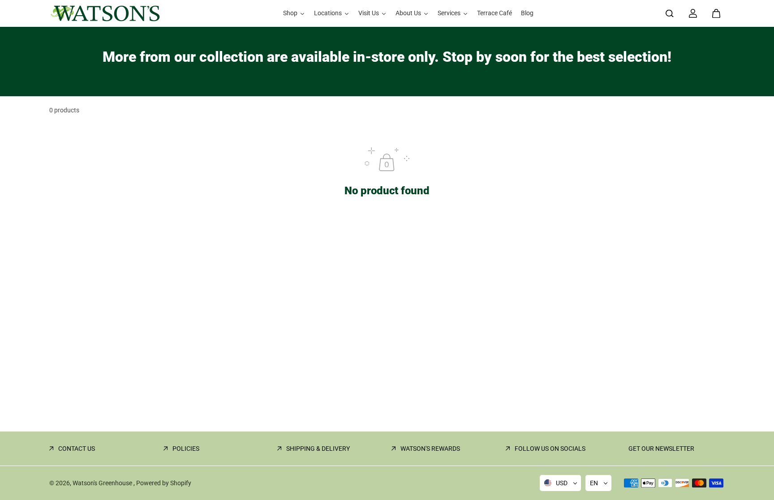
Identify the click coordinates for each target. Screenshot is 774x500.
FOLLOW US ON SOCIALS (550, 448)
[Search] (669, 13)
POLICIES (185, 448)
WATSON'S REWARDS (430, 448)
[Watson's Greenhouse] (105, 13)
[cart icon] (716, 13)
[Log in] (692, 13)
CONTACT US (76, 448)
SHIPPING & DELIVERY (318, 448)
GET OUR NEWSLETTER (661, 448)
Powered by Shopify (163, 483)
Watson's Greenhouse (103, 483)
